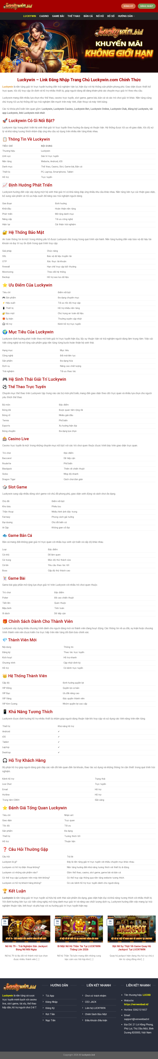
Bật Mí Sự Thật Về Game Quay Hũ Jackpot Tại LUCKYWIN (131, 948)
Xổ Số (111, 16)
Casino (44, 16)
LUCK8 (146, 994)
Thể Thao (73, 16)
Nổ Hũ (100, 16)
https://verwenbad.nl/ (136, 1004)
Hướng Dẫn (125, 16)
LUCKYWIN (29, 16)
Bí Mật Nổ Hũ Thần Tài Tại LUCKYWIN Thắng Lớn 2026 (79, 948)
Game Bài (58, 16)
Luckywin (7, 995)
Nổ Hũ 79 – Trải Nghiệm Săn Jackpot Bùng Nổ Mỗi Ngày (26, 948)
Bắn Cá (88, 16)
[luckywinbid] (17, 6)
